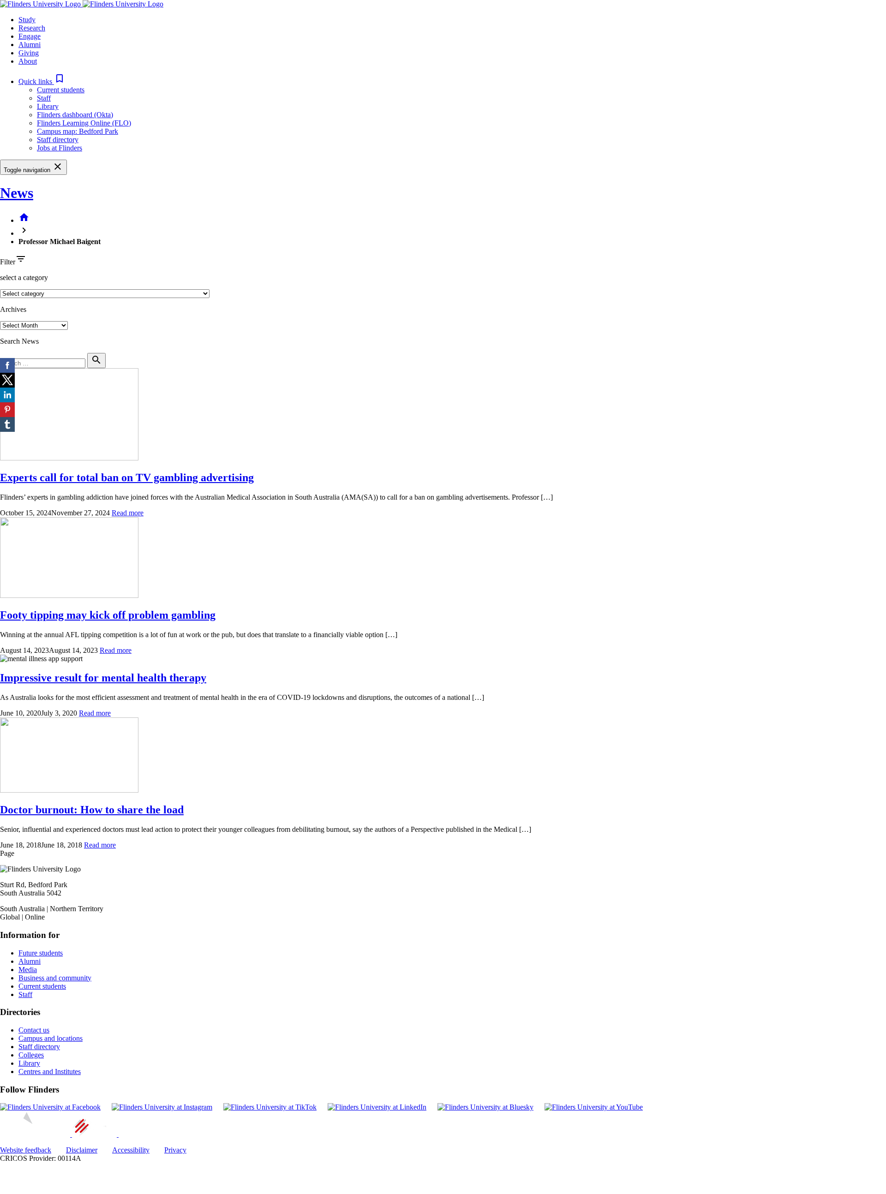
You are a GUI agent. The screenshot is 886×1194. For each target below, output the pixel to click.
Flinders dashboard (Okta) (75, 115)
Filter (7, 262)
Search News (19, 341)
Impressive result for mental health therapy (103, 678)
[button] (41, 81)
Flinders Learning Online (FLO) (84, 123)
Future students (40, 953)
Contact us (33, 1030)
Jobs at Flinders (59, 148)
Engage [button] (29, 36)
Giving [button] (28, 53)
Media (27, 969)
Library (48, 106)
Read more (128, 513)
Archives (13, 309)
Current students (60, 90)
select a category (24, 277)
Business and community (54, 978)
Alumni (29, 961)
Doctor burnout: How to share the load (92, 810)
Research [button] (31, 28)
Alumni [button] (29, 44)
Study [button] (27, 20)
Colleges (31, 1055)
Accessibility (131, 1150)
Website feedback (25, 1150)
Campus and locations (50, 1038)
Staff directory (57, 139)
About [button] (27, 61)
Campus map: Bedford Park (77, 131)
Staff (44, 98)
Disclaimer (81, 1150)
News (16, 193)
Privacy (175, 1150)
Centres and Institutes (49, 1071)
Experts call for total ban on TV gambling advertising (127, 478)
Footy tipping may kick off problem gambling (108, 615)
